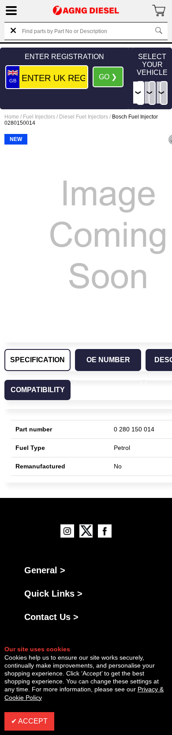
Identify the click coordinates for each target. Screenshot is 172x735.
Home (11, 117)
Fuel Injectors (39, 117)
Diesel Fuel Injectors (83, 117)
